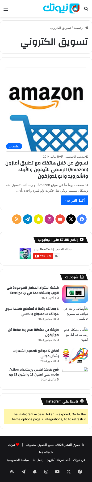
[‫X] (71, 219)
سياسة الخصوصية (18, 460)
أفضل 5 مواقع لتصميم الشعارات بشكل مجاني (36, 353)
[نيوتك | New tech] (61, 8)
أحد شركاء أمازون (58, 460)
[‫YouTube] (60, 219)
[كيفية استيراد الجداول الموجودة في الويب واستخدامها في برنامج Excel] (75, 294)
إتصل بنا (38, 460)
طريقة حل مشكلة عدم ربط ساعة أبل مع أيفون (33, 332)
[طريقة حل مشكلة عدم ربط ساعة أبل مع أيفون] (75, 336)
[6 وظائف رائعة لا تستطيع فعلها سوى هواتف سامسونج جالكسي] (75, 315)
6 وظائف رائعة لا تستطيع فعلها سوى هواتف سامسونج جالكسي (32, 311)
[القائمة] (6, 10)
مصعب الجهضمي (75, 156)
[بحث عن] (86, 10)
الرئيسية (79, 28)
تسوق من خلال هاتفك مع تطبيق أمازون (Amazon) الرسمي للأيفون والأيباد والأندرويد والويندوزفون (46, 170)
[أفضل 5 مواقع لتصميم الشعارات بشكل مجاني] (75, 356)
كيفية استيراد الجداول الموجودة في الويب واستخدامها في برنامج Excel (33, 290)
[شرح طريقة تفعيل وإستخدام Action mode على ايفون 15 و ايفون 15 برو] (75, 376)
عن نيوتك (79, 460)
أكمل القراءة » (75, 200)
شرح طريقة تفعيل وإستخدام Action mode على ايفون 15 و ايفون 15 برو (34, 372)
